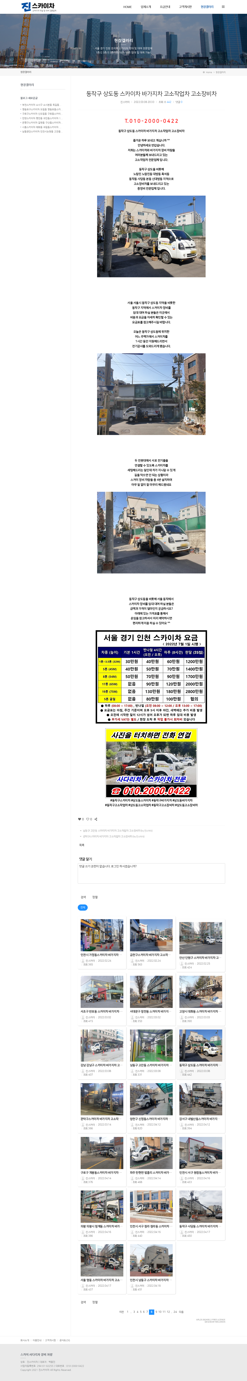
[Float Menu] (223, 6)
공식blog (64, 1340)
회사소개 (24, 1340)
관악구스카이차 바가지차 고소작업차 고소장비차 (113, 836)
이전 (121, 1312)
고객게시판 (185, 7)
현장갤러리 (207, 7)
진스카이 (124, 102)
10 (159, 1312)
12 (168, 1312)
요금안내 (165, 7)
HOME (127, 7)
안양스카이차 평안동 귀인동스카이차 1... (42, 118)
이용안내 (37, 1340)
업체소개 (146, 7)
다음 (181, 1312)
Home (208, 72)
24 (175, 1312)
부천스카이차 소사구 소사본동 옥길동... (41, 104)
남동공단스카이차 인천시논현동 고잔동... (42, 131)
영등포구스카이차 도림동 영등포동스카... (42, 109)
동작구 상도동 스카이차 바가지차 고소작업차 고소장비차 (151, 94)
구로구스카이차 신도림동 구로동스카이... (42, 113)
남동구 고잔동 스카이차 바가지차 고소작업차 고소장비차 (117, 830)
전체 (82, 907)
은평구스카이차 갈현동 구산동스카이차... (42, 122)
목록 (81, 845)
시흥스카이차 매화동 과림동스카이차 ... (41, 127)
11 (164, 1312)
